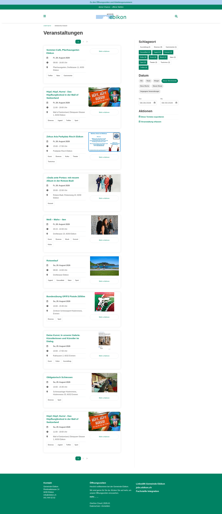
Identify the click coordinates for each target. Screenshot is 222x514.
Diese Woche (144, 86)
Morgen (156, 81)
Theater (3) (153, 62)
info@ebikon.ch (49, 495)
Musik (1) (163, 57)
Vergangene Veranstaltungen (149, 91)
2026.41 (106, 503)
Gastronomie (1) (171, 47)
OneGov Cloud (96, 503)
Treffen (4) (143, 67)
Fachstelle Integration (147, 491)
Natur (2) (173, 57)
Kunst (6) (153, 57)
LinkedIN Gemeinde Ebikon (150, 484)
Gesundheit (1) (145, 52)
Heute (148, 81)
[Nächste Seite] (87, 41)
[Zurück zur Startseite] (111, 16)
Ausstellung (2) (145, 47)
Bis (161, 99)
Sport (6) (143, 62)
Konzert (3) (168, 52)
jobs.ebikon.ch (144, 487)
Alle (141, 81)
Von (140, 99)
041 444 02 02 (49, 498)
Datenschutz (95, 506)
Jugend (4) (157, 52)
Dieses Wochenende (170, 81)
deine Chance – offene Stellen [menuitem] (112, 7)
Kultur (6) (143, 57)
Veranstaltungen (61, 25)
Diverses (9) (158, 47)
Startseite (47, 25)
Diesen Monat (157, 86)
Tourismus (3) (165, 62)
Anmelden (106, 506)
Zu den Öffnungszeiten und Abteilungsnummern (111, 2)
